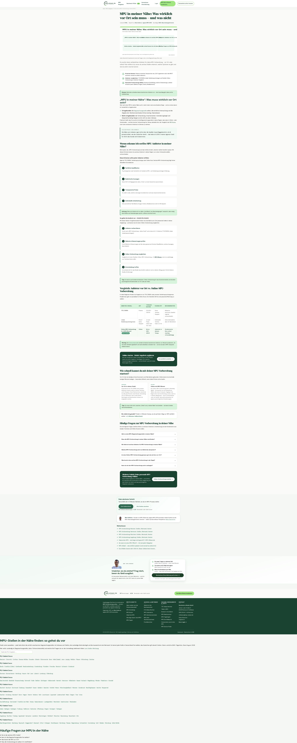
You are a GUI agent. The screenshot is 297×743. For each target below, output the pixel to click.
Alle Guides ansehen (143, 506)
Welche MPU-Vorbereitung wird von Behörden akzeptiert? (139, 450)
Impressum (180, 632)
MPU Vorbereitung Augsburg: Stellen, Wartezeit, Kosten (135, 537)
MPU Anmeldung (130, 610)
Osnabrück (81, 688)
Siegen (72, 695)
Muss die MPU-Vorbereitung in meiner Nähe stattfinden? (138, 439)
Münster (74, 688)
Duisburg (22, 688)
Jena (62, 659)
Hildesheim (72, 680)
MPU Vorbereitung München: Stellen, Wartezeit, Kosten (135, 534)
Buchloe (9, 716)
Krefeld (52, 688)
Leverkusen (45, 695)
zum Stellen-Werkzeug (92, 648)
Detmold (27, 680)
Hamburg (18, 673)
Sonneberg (91, 723)
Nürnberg (62, 723)
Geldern (40, 688)
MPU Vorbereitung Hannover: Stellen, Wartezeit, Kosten (136, 531)
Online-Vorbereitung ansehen (162, 479)
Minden (97, 680)
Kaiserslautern (39, 702)
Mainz (67, 695)
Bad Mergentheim (5, 723)
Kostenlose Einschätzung (145, 3)
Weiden (101, 723)
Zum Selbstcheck (126, 506)
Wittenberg (84, 659)
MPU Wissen (158, 257)
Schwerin (64, 666)
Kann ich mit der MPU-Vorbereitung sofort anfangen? (137, 465)
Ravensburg (64, 716)
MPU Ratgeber (121, 3)
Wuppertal (105, 688)
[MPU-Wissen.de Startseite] (109, 3)
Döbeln (37, 659)
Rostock (58, 666)
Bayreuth (21, 723)
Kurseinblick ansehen (165, 359)
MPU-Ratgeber (109, 8)
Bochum (8, 688)
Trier (76, 695)
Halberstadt (51, 680)
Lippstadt (53, 695)
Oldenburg (49, 673)
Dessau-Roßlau (23, 659)
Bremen (2, 673)
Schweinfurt (83, 723)
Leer (31, 673)
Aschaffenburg (4, 702)
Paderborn (104, 680)
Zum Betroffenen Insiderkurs (184, 593)
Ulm (77, 716)
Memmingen (42, 716)
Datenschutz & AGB (189, 632)
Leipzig (67, 659)
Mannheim (57, 702)
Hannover (65, 680)
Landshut (35, 716)
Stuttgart (52, 709)
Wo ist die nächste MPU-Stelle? (11, 735)
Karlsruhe (33, 709)
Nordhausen (54, 723)
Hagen (25, 695)
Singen (46, 709)
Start (104, 8)
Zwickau (91, 659)
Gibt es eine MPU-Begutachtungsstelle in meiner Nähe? (138, 434)
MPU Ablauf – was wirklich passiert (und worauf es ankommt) (137, 546)
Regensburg (75, 723)
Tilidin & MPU (164, 609)
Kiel (28, 673)
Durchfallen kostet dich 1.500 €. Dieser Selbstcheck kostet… (137, 548)
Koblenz (35, 695)
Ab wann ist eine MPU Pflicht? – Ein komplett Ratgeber (135, 543)
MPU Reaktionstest (166, 614)
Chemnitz (9, 659)
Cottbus (15, 659)
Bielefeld (11, 680)
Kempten (28, 716)
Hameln (58, 680)
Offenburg (40, 709)
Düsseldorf (29, 688)
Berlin (1, 666)
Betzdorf (15, 695)
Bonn (20, 695)
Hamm (30, 695)
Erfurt (42, 723)
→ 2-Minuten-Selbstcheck (134, 416)
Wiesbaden (73, 702)
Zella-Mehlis (115, 723)
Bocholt (2, 688)
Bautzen (2, 659)
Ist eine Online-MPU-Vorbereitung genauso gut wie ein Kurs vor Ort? (142, 455)
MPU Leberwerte (148, 612)
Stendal (110, 680)
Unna (80, 695)
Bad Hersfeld (4, 680)
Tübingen (59, 709)
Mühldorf (50, 716)
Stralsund (71, 666)
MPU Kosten (129, 612)
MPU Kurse (173, 122)
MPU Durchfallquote (166, 619)
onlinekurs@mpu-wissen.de (186, 615)
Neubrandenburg (28, 666)
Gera (50, 659)
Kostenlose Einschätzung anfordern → (168, 575)
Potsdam (46, 666)
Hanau (32, 702)
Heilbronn (26, 709)
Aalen (1, 709)
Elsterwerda (44, 659)
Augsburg (3, 716)
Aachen (2, 695)
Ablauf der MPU (130, 615)
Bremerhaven (10, 673)
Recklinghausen (90, 688)
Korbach (83, 680)
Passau (68, 723)
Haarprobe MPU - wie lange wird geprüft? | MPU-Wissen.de (137, 540)
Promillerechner (148, 622)
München (57, 716)
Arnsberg (8, 695)
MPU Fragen (129, 620)
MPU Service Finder (166, 626)
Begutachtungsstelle (140, 111)
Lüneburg (42, 673)
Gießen (37, 680)
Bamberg (15, 723)
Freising (15, 716)
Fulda (32, 680)
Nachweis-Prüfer (133, 3)
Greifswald (19, 666)
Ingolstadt (21, 716)
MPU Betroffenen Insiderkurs (166, 3)
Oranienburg (38, 666)
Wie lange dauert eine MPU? (133, 617)
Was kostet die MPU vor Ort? (10, 739)
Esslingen (13, 709)
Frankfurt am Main (23, 702)
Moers (57, 688)
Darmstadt (13, 702)
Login (156, 3)
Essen (35, 688)
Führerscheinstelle (133, 343)
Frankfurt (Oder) (9, 666)
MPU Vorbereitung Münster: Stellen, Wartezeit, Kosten (135, 529)
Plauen (78, 659)
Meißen (73, 659)
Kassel (78, 680)
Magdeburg (90, 680)
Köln (40, 695)
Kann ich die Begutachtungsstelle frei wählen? (15, 737)
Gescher (46, 688)
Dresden (31, 659)
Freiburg (19, 709)
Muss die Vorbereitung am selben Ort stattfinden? (16, 742)
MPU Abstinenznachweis (150, 615)
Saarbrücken (65, 702)
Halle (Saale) (56, 659)
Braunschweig (19, 680)
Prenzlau (52, 666)
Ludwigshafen (48, 702)
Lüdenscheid (61, 695)
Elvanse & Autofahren (167, 612)
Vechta (98, 688)
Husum (24, 673)
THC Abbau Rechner (166, 606)
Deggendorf (29, 723)
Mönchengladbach (65, 688)
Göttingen (44, 680)
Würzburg (108, 723)
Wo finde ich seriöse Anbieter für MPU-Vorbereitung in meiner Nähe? (142, 444)
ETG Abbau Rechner (149, 610)
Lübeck (36, 673)
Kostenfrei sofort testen (186, 3)
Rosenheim (72, 716)
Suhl (97, 723)
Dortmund (15, 688)
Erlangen (47, 723)
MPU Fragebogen (165, 617)
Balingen (7, 709)
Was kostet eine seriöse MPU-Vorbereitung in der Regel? (138, 460)
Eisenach (36, 723)
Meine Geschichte (170, 519)
